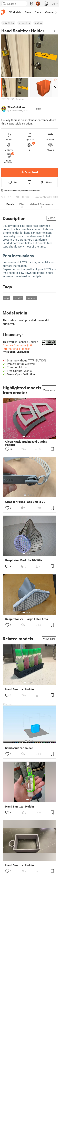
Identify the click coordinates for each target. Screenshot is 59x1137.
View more (49, 390)
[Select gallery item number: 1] (23, 436)
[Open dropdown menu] (54, 30)
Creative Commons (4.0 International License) (17, 348)
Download (31, 172)
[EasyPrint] (31, 4)
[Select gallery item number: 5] (34, 436)
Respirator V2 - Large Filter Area (26, 619)
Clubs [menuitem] (38, 12)
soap (6, 297)
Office (39, 23)
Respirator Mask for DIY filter (24, 560)
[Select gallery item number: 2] (27, 436)
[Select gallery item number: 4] (32, 436)
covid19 (18, 297)
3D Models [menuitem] (15, 12)
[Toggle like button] (7, 449)
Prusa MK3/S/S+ (8, 161)
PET (29, 150)
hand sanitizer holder (19, 747)
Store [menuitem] (28, 12)
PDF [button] (52, 218)
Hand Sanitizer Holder (19, 689)
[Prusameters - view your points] (38, 3)
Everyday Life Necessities (28, 190)
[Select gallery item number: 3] (29, 436)
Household (25, 23)
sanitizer (32, 297)
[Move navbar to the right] (56, 12)
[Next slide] (55, 87)
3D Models (9, 23)
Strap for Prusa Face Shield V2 (25, 501)
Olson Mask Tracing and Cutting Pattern (26, 443)
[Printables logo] (3, 12)
